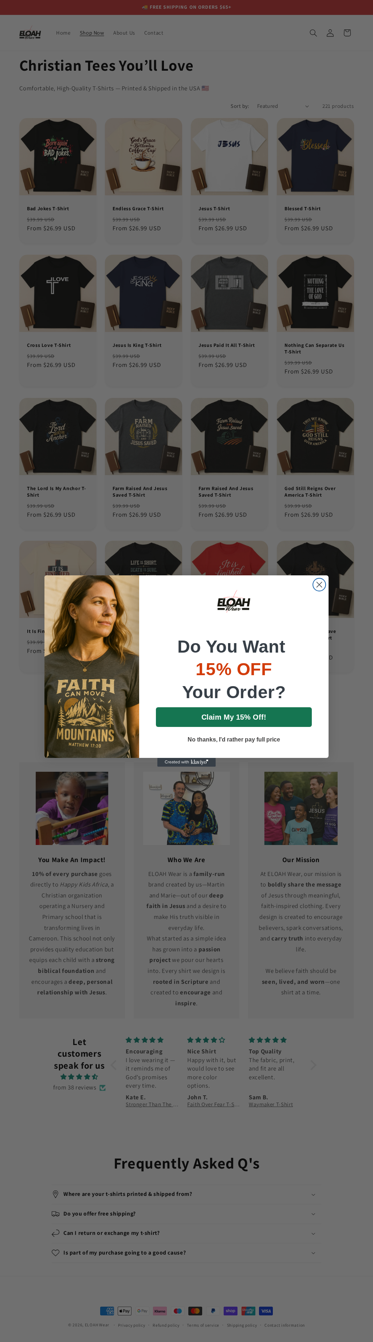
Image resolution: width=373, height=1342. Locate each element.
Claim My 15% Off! (233, 717)
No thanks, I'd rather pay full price (234, 739)
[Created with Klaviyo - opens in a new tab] (186, 762)
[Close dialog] (319, 584)
